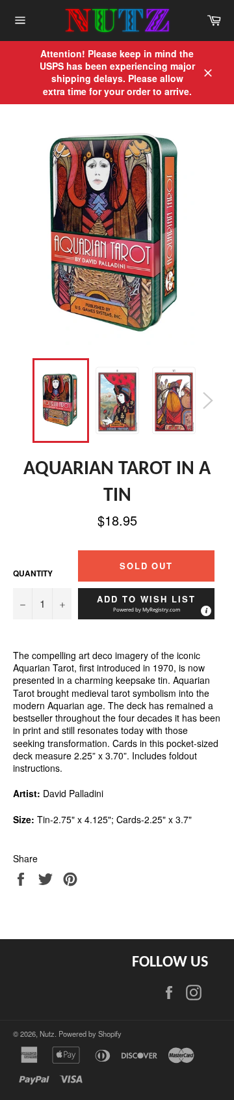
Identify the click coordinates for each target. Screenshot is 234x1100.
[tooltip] (205, 610)
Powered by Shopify (90, 1033)
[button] (146, 603)
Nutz (47, 1033)
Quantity (33, 574)
